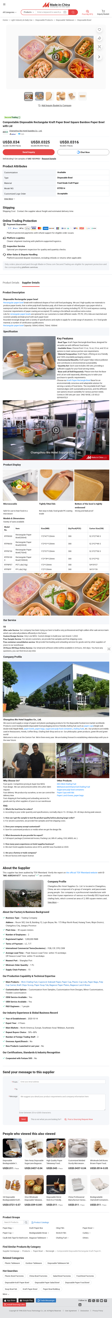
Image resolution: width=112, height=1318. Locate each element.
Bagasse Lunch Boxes (80, 985)
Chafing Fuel (61, 1237)
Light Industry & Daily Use (21, 20)
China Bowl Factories (38, 1276)
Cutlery (86, 1233)
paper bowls (29, 728)
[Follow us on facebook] (89, 1300)
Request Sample (49, 159)
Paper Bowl (87, 1228)
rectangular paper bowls (20, 314)
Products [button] (28, 12)
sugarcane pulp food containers (58, 728)
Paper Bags (93, 981)
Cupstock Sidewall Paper (49, 981)
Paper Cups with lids (65, 792)
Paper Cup (66, 981)
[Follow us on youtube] (101, 1300)
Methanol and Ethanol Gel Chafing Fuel (73, 786)
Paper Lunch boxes (65, 795)
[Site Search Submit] (73, 12)
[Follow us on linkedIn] (80, 1304)
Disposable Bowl (84, 20)
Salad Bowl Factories (62, 1276)
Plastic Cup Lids (79, 981)
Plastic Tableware (12, 1263)
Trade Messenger (46, 1300)
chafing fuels (78, 728)
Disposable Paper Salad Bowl (47, 1282)
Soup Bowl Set (11, 1289)
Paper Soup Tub (41, 985)
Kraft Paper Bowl (30, 1289)
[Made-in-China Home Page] (56, 4)
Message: (14, 1096)
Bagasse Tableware (37, 1237)
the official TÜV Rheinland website (82, 872)
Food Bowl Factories (85, 1276)
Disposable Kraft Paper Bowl (17, 1282)
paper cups (88, 726)
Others (85, 1237)
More (5, 1294)
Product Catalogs (41, 1222)
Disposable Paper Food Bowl (77, 1282)
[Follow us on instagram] (97, 1300)
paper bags (40, 728)
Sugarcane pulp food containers (70, 789)
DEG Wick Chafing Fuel (66, 784)
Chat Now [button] (85, 152)
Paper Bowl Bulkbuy (51, 1289)
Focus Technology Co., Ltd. (37, 1311)
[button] (4, 4)
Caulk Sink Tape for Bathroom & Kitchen (16, 1237)
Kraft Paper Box (36, 1228)
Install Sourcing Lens (16, 1304)
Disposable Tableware (65, 20)
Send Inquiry (29, 152)
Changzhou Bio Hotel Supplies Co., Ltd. (25, 130)
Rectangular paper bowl (13, 302)
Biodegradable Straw (38, 1233)
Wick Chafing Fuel (29, 981)
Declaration (84, 1311)
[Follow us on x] (93, 1300)
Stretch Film (61, 1233)
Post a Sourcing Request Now (78, 1119)
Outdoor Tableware (34, 1263)
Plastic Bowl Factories (14, 1276)
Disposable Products (44, 20)
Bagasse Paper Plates (59, 985)
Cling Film (60, 1228)
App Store (9, 1300)
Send (23, 1119)
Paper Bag (7, 1228)
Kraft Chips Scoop (25, 985)
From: (15, 1082)
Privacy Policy (98, 1311)
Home (5, 20)
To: (16, 1089)
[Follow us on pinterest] (105, 1300)
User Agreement (71, 1311)
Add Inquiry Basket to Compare (56, 105)
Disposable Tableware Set (58, 1263)
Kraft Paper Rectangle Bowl (78, 380)
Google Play (26, 1300)
